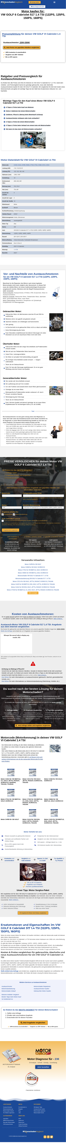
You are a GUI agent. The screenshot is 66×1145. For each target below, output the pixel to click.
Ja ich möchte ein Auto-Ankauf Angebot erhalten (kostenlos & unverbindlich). (26, 520)
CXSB (39, 165)
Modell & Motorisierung (31, 505)
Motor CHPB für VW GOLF (33, 564)
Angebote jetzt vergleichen (10, 530)
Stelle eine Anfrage (6, 631)
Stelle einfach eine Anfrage (9, 971)
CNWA (27, 165)
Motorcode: (6, 493)
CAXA (19, 165)
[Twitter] (51, 1136)
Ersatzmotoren (8, 514)
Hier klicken (5, 677)
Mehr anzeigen (33, 593)
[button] (54, 2)
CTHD (31, 165)
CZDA (47, 165)
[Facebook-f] (48, 1136)
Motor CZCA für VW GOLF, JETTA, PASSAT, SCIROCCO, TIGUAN (33, 581)
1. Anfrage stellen (11, 710)
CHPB (23, 165)
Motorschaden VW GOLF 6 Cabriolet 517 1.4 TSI (33, 575)
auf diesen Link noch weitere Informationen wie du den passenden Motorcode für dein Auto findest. (22, 759)
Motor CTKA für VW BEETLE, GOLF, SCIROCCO (33, 570)
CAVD (15, 165)
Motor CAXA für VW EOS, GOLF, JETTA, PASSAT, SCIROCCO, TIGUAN (33, 587)
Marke (4, 505)
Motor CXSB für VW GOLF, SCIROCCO (33, 567)
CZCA (43, 165)
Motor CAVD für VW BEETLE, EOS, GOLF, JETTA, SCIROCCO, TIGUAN (33, 584)
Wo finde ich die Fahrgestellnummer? (32, 501)
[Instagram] (45, 1136)
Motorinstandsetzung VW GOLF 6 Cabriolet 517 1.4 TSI (33, 578)
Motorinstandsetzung (21, 514)
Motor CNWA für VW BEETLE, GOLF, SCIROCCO (33, 573)
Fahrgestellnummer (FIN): (32, 493)
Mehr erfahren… (42, 675)
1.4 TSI (16, 249)
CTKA (35, 165)
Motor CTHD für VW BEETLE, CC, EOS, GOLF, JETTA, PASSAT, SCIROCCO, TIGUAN (33, 590)
